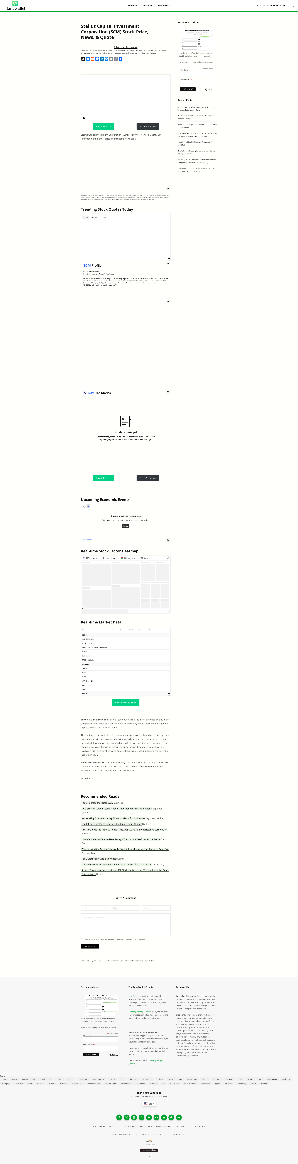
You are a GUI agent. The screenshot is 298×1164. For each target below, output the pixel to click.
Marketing (286, 1079)
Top (150, 1157)
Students (228, 1083)
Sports (217, 1083)
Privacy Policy (145, 1126)
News (30, 1083)
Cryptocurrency (99, 1079)
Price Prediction (148, 126)
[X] (83, 59)
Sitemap (180, 1126)
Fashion (160, 1079)
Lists (260, 1079)
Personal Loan (77, 1083)
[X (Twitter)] (127, 1117)
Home (83, 961)
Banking (14, 1079)
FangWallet (133, 996)
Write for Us (87, 778)
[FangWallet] (16, 5)
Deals (112, 1079)
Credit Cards (83, 1079)
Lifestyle (250, 1079)
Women (264, 1083)
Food (180, 1079)
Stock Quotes (92, 961)
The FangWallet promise (139, 1011)
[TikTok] (171, 1117)
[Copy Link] (115, 59)
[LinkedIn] (164, 1117)
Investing (229, 1079)
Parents (52, 1083)
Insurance (216, 1079)
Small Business (190, 1083)
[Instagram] (134, 1117)
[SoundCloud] (179, 1117)
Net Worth (19, 1083)
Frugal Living (192, 1079)
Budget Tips (46, 1079)
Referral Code (110, 1083)
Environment (147, 1079)
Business (59, 1079)
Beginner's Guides (29, 1079)
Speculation (205, 1083)
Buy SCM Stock (103, 126)
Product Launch (94, 1083)
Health (205, 1079)
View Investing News (125, 702)
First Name (184, 70)
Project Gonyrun (197, 1126)
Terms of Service (164, 1126)
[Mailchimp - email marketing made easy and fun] (209, 91)
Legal (240, 1079)
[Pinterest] (141, 1117)
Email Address (186, 79)
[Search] (292, 5)
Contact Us (128, 1126)
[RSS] (149, 1117)
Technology (241, 1083)
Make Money (272, 1079)
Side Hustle (174, 1083)
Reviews (153, 1083)
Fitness (170, 1079)
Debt (122, 1079)
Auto (4, 1079)
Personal (63, 1083)
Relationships (126, 1083)
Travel (253, 1083)
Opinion (40, 1083)
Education (133, 1079)
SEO (163, 1083)
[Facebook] (97, 59)
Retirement (141, 1083)
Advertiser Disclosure (125, 47)
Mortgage (6, 1083)
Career (70, 1079)
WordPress (180, 1135)
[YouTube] (156, 1117)
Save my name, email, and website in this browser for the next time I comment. (115, 939)
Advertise (114, 1126)
